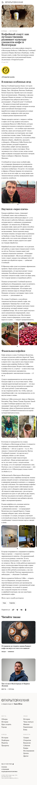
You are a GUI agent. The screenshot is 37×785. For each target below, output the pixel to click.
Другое (25, 756)
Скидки (26, 738)
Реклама (4, 767)
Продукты (5, 746)
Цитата (26, 753)
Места (4, 689)
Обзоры (4, 719)
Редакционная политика (9, 771)
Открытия (27, 740)
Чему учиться (28, 722)
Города (11, 689)
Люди (4, 651)
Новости (26, 734)
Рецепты (5, 743)
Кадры (25, 748)
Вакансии (27, 743)
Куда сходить (6, 725)
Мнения (11, 651)
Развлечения (28, 727)
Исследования (28, 751)
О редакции (5, 769)
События (26, 746)
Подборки (5, 740)
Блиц (25, 730)
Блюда (4, 31)
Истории (13, 31)
